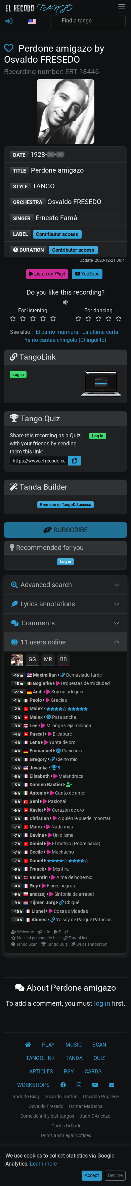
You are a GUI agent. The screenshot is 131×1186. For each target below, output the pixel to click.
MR (48, 659)
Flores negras (60, 885)
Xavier (37, 810)
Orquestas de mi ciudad (85, 683)
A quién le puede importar (84, 818)
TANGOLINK (40, 1058)
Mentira (60, 869)
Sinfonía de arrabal (73, 894)
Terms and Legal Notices (65, 1135)
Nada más (61, 826)
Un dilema (63, 835)
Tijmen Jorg (42, 902)
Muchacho (62, 852)
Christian (39, 818)
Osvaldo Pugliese (101, 1096)
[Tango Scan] (49, 717)
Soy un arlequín (66, 691)
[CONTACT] (111, 1085)
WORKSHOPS (33, 1085)
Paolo (36, 700)
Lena (35, 742)
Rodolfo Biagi (26, 1096)
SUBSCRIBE (70, 530)
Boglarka (42, 683)
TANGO (34, 186)
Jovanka (39, 767)
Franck (37, 869)
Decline (115, 1175)
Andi (38, 691)
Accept (92, 1175)
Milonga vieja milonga (68, 725)
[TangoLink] (63, 675)
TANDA (74, 1058)
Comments (38, 623)
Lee (34, 725)
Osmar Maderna (86, 1106)
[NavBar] (122, 6)
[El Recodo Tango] (28, 1045)
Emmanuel (41, 750)
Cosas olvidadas (70, 911)
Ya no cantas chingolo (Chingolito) (65, 340)
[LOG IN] (8, 21)
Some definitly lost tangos (47, 1116)
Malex (36, 708)
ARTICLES (41, 1071)
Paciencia (72, 750)
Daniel (37, 843)
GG (32, 659)
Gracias (58, 700)
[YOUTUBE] (95, 1085)
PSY (69, 1071)
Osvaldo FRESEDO (57, 202)
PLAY (48, 1045)
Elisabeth (40, 776)
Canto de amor (70, 793)
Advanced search (46, 585)
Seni (34, 801)
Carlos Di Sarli (65, 1125)
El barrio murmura (57, 332)
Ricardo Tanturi (62, 1096)
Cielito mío (67, 759)
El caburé (62, 734)
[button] (32, 22)
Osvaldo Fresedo (46, 1106)
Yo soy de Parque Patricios (84, 919)
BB (63, 659)
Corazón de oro (67, 810)
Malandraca (70, 776)
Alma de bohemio (73, 877)
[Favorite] (10, 48)
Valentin (39, 877)
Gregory (38, 759)
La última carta (100, 332)
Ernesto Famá (45, 218)
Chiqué (72, 902)
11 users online (43, 642)
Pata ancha (64, 717)
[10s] (65, 302)
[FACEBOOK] (63, 1085)
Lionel (39, 911)
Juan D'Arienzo (95, 1116)
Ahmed (39, 919)
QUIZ (99, 1058)
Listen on (49, 273)
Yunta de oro (62, 742)
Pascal (37, 734)
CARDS (93, 1071)
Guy (34, 885)
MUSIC (74, 1045)
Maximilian (45, 675)
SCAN (99, 1045)
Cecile (36, 852)
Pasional (56, 801)
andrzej (38, 894)
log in (102, 1003)
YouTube (89, 273)
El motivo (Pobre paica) (75, 843)
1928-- (38, 154)
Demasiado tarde (84, 675)
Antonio (38, 793)
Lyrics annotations (47, 604)
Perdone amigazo (48, 170)
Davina (37, 835)
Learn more (43, 1164)
